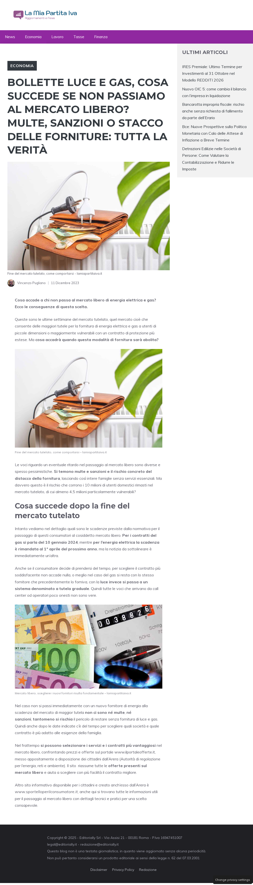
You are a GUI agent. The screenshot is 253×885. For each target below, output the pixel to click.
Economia (33, 36)
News (10, 36)
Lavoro (57, 36)
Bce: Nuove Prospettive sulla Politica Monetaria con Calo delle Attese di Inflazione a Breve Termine (214, 133)
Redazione (148, 869)
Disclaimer (98, 869)
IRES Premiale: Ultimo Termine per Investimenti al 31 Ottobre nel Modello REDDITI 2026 (212, 73)
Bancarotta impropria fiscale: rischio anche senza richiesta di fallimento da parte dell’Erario (213, 111)
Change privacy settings (232, 880)
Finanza (100, 36)
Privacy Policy (123, 869)
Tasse (78, 36)
